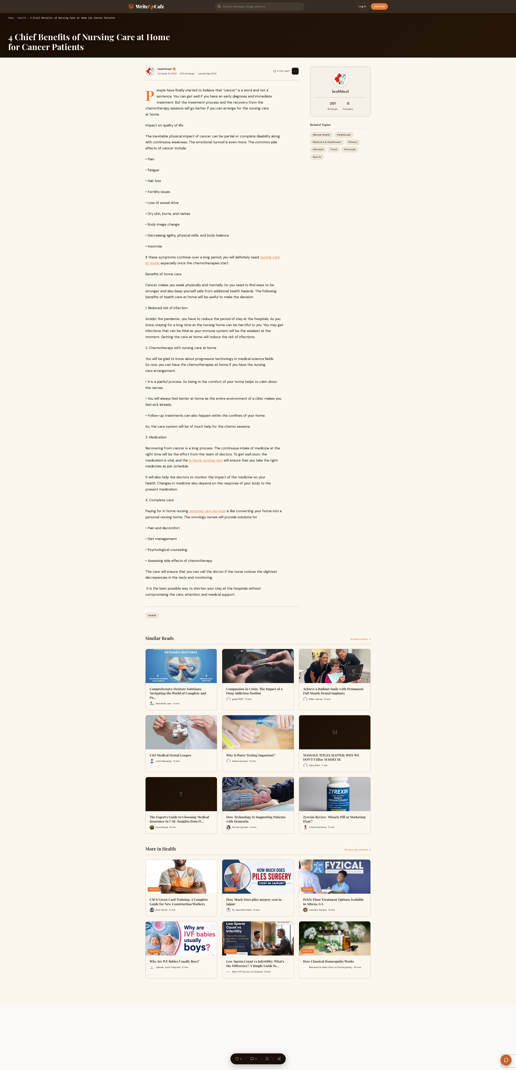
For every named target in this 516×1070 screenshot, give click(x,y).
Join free (379, 6)
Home (11, 18)
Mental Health (321, 134)
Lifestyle (318, 149)
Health (22, 18)
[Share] (279, 1058)
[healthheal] (150, 71)
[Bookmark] (267, 1058)
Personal (349, 149)
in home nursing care (206, 460)
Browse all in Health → (358, 849)
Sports (317, 157)
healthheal (165, 69)
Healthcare (344, 134)
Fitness (352, 142)
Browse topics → (361, 639)
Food (334, 149)
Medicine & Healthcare (327, 142)
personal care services (207, 511)
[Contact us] (506, 1060)
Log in (362, 6)
